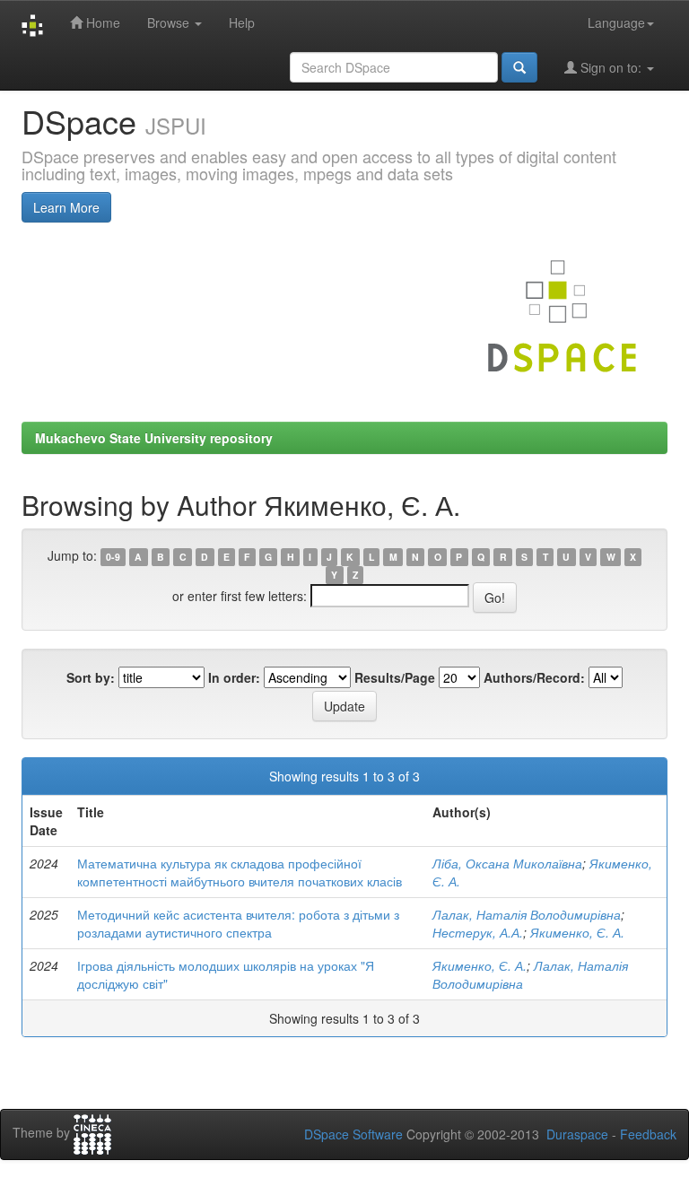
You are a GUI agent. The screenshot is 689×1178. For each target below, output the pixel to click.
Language (616, 22)
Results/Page (394, 677)
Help (242, 22)
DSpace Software (353, 1134)
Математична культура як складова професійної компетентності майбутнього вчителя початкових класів (239, 872)
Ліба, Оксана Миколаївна (507, 863)
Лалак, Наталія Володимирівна (526, 914)
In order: (234, 677)
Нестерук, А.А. (477, 932)
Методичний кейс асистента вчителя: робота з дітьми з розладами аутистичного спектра (238, 923)
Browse (170, 22)
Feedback (648, 1134)
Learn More (66, 207)
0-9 (113, 556)
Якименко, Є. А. (577, 932)
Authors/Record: (534, 677)
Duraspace (577, 1134)
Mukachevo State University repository (154, 438)
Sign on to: (611, 67)
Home (101, 22)
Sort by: (90, 677)
